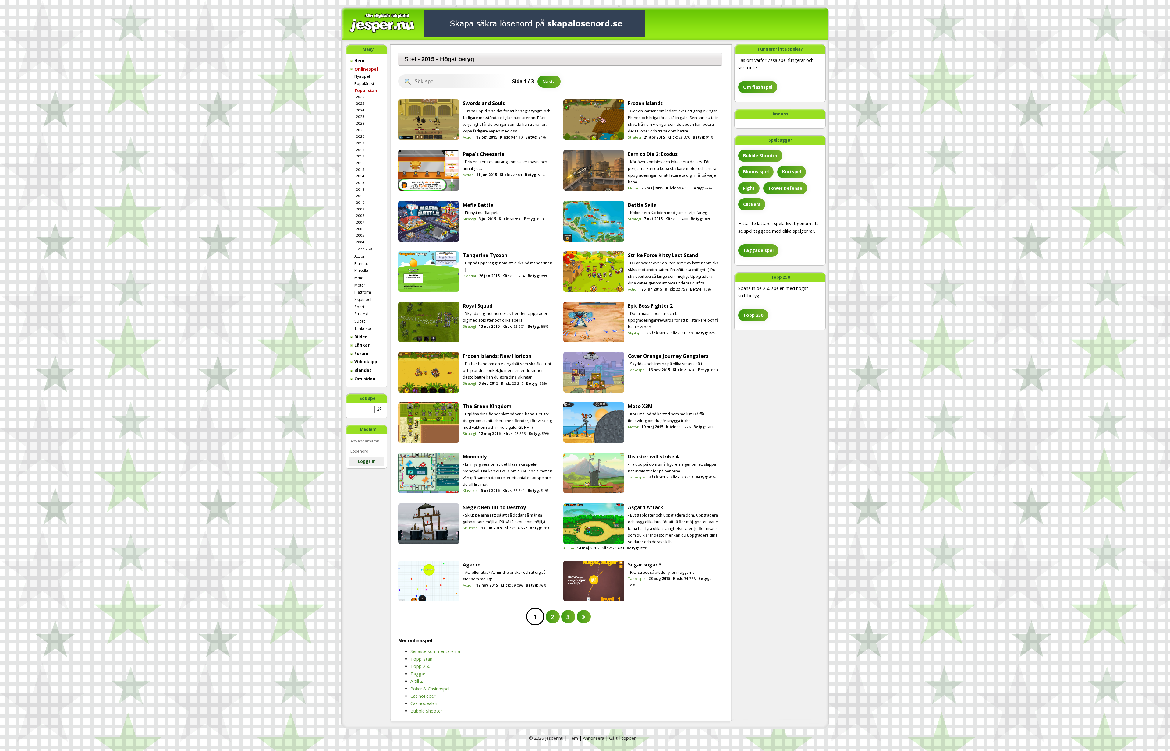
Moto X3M (640, 406)
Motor (359, 285)
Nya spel (362, 76)
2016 (360, 162)
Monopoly (475, 456)
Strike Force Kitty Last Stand (663, 255)
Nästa (549, 81)
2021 (360, 130)
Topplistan (365, 90)
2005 (360, 235)
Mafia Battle (478, 205)
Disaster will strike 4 (653, 456)
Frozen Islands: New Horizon (497, 356)
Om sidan (364, 379)
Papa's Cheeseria (483, 154)
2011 (360, 195)
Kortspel (791, 172)
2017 (360, 156)
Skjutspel (362, 299)
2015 (360, 169)
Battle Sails (642, 205)
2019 (360, 143)
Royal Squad (477, 305)
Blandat (361, 263)
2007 (360, 222)
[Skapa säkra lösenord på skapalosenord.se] (534, 23)
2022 (360, 123)
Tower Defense (785, 188)
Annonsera (593, 738)
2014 (360, 176)
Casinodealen (423, 703)
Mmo (358, 277)
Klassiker (362, 270)
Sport (359, 306)
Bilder (360, 337)
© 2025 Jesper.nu (546, 738)
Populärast (364, 83)
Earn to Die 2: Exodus (653, 154)
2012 (360, 189)
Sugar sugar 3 (644, 564)
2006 (360, 229)
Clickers (751, 204)
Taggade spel (758, 250)
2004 (360, 242)
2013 (360, 182)
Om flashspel (757, 87)
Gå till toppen (622, 738)
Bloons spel (756, 172)
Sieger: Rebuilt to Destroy (494, 507)
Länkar (361, 345)
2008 (360, 215)
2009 (360, 209)
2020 (360, 136)
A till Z (416, 681)
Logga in (367, 461)
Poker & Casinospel (429, 689)
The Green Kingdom (487, 406)
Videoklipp (365, 362)
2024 (360, 110)
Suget (359, 321)
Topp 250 (364, 248)
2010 (360, 202)
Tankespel (364, 328)
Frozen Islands (645, 103)
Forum (360, 353)
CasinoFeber (422, 696)
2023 (360, 116)
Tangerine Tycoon (485, 255)
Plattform (362, 292)
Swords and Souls (484, 103)
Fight (749, 188)
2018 (360, 149)
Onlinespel (365, 69)
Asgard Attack (645, 507)
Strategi (361, 313)
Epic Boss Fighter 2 (650, 305)
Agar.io (471, 564)
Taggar (417, 674)
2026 (360, 96)
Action (360, 256)
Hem (358, 60)
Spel (410, 59)
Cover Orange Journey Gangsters (668, 356)
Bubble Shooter (760, 155)
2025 (360, 103)
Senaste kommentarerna (435, 651)
